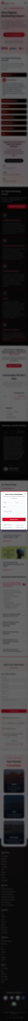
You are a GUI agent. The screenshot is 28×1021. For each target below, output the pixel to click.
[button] (4, 507)
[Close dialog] (25, 493)
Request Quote (14, 519)
